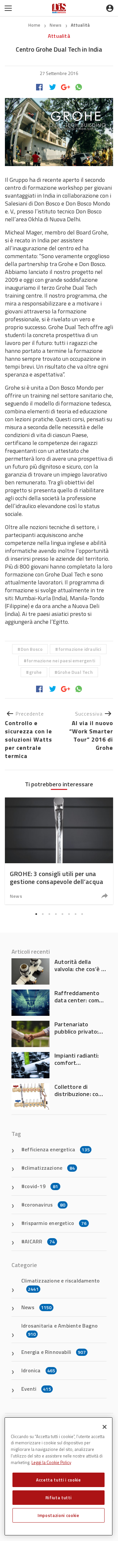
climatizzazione (50, 1168)
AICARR (40, 1241)
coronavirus (45, 1205)
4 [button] (55, 914)
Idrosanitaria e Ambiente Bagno (59, 1329)
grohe (35, 672)
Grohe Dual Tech (75, 672)
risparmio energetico (56, 1223)
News (56, 24)
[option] (59, 851)
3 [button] (49, 914)
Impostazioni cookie (58, 1515)
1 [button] (36, 914)
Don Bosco (32, 649)
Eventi (36, 1389)
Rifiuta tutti (59, 1497)
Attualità (80, 24)
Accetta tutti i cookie (58, 1480)
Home (34, 24)
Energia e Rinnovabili (53, 1352)
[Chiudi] (104, 1427)
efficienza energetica (57, 1149)
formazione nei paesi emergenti (61, 660)
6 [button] (69, 914)
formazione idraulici (79, 649)
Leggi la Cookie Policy (51, 1462)
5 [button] (62, 914)
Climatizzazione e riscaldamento (60, 1284)
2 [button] (42, 914)
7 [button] (75, 914)
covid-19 (41, 1186)
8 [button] (82, 914)
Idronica (38, 1370)
